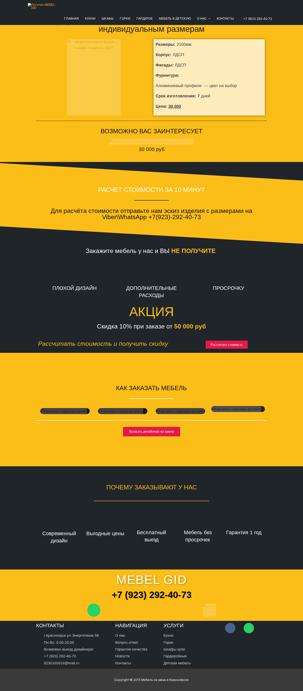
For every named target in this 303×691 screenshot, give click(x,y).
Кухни (90, 18)
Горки (125, 18)
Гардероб (144, 18)
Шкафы (108, 18)
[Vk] (230, 628)
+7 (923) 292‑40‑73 (257, 19)
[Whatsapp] (93, 610)
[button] (227, 345)
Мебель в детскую (175, 18)
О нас (202, 18)
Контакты (225, 18)
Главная (71, 18)
